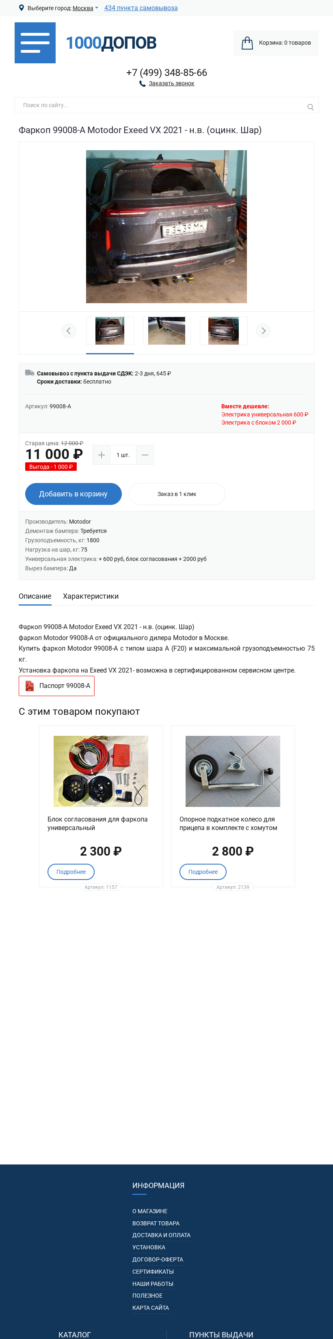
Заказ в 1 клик (177, 494)
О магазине (149, 1211)
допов (110, 43)
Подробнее (71, 872)
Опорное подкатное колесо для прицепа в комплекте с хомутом (228, 823)
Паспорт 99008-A (64, 686)
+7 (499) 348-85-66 (166, 72)
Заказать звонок (172, 83)
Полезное (147, 1295)
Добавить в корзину (73, 493)
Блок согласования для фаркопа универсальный (98, 823)
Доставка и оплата (161, 1235)
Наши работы (152, 1284)
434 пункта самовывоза (141, 8)
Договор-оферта (157, 1259)
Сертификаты (153, 1271)
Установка (148, 1247)
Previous (70, 331)
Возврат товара (155, 1223)
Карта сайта (150, 1308)
